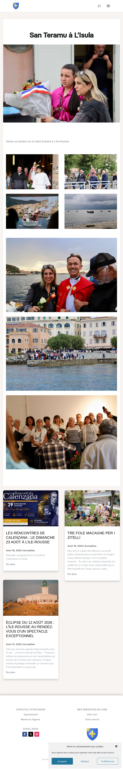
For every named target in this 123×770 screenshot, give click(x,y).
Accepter (62, 761)
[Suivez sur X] (30, 734)
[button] (116, 746)
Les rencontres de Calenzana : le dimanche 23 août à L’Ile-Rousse (30, 537)
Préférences (107, 761)
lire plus (10, 564)
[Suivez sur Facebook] (24, 734)
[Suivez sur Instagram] (36, 734)
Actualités (29, 551)
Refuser (85, 761)
